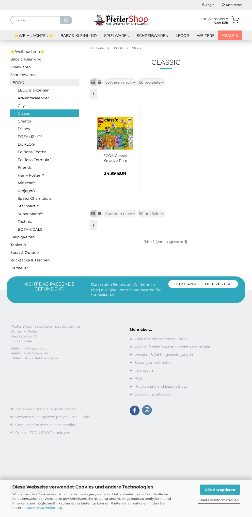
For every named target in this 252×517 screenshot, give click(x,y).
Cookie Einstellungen (153, 394)
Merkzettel (233, 5)
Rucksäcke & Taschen (30, 260)
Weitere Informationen (219, 500)
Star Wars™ (28, 206)
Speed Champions (34, 198)
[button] (93, 82)
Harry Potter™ (31, 175)
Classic (24, 113)
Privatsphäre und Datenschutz (161, 386)
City (21, 105)
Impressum (144, 370)
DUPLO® (26, 144)
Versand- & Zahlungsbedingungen (164, 354)
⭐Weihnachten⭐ (33, 35)
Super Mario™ (31, 214)
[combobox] (120, 82)
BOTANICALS (30, 229)
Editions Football (33, 152)
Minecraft (26, 183)
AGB (138, 378)
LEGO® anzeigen (33, 90)
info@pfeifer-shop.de (40, 358)
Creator (25, 121)
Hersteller (19, 268)
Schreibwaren (152, 35)
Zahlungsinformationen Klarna (161, 339)
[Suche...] (66, 20)
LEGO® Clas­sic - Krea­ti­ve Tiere (115, 158)
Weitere (206, 35)
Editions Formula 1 (34, 159)
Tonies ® (18, 245)
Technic (25, 221)
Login (209, 5)
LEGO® (182, 35)
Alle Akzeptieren (220, 489)
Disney (24, 128)
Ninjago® (26, 190)
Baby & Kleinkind (79, 35)
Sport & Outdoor (25, 252)
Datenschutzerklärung (43, 508)
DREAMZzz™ (30, 136)
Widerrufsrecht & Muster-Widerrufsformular (172, 347)
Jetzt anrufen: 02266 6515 (203, 284)
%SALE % (230, 35)
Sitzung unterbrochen (154, 362)
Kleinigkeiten (22, 237)
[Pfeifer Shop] (120, 20)
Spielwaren (116, 35)
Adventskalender (33, 98)
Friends (25, 167)
